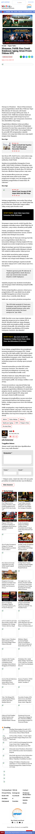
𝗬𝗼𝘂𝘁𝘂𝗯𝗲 (15, 801)
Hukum (22, 419)
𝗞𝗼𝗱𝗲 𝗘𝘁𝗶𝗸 (5, 795)
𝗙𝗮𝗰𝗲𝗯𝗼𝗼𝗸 (15, 795)
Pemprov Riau (24, 423)
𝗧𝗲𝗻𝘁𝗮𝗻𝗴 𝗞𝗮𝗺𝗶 (7, 790)
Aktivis (5, 419)
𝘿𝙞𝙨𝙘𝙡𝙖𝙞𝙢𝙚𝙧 (26, 797)
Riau (12, 11)
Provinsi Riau (7, 426)
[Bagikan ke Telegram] (32, 56)
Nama (6, 470)
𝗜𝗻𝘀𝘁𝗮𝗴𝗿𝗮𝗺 (16, 793)
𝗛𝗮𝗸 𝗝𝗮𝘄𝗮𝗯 (5, 801)
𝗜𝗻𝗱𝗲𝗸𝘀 (25, 800)
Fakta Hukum (13, 419)
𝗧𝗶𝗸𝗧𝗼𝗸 (14, 790)
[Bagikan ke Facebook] (23, 56)
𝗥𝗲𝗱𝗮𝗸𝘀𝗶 (4, 798)
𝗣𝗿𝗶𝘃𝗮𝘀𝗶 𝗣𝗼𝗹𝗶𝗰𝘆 (6, 793)
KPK (16, 423)
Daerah (15, 11)
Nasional (20, 11)
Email (20, 470)
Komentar (8, 453)
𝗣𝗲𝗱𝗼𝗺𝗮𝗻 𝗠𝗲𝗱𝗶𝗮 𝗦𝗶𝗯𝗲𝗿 (27, 793)
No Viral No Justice (28, 11)
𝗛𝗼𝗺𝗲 (25, 803)
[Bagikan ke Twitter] (26, 56)
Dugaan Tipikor (12, 46)
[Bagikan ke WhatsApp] (29, 56)
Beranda (8, 11)
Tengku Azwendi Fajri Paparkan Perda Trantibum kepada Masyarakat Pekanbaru (21, 147)
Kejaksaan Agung (8, 423)
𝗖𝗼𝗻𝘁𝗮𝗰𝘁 (25, 790)
